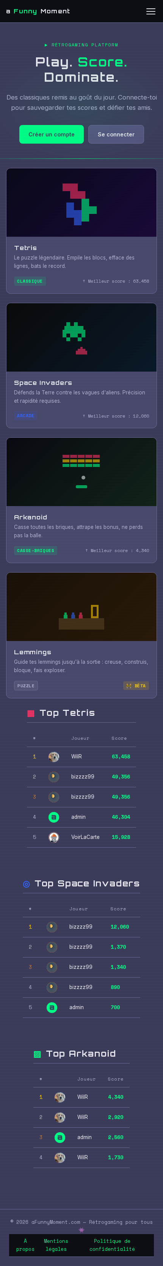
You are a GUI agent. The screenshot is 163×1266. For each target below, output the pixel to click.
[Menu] (151, 11)
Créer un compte (51, 134)
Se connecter (116, 134)
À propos (25, 1245)
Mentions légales (56, 1245)
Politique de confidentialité (112, 1245)
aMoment (38, 11)
